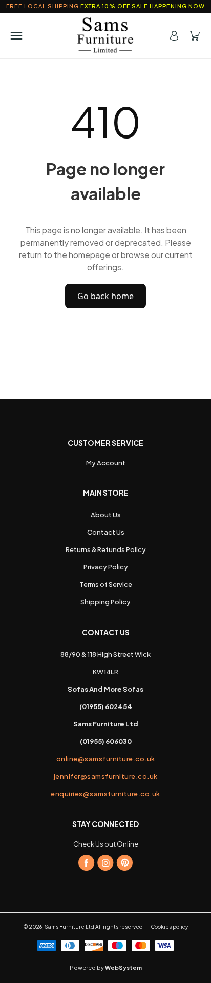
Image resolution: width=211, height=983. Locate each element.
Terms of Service (105, 584)
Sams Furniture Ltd (69, 926)
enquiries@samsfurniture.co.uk (105, 794)
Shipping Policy (105, 602)
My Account (105, 463)
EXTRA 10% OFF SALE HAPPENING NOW (142, 6)
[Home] (105, 35)
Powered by (106, 967)
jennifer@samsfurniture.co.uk (106, 776)
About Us (106, 514)
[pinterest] (124, 863)
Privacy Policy (105, 567)
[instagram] (105, 863)
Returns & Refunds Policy (106, 549)
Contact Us (105, 532)
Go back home (105, 296)
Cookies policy (169, 926)
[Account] (174, 36)
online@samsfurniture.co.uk (105, 759)
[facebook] (86, 863)
